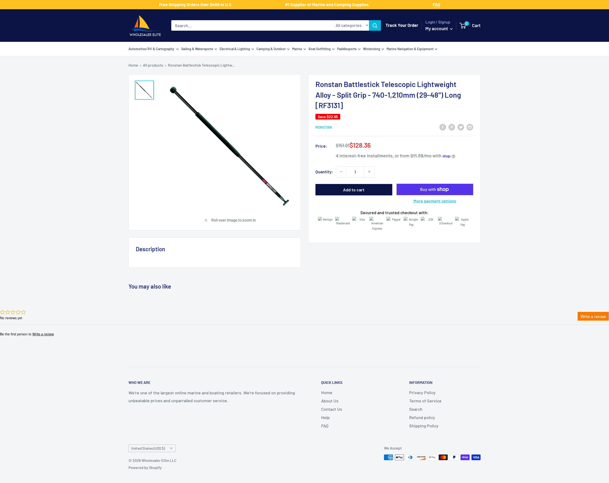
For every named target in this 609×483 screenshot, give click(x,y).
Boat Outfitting (320, 49)
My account (437, 28)
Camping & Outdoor (271, 49)
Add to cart (353, 189)
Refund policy (422, 417)
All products (153, 65)
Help (325, 417)
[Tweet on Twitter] (460, 127)
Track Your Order (402, 25)
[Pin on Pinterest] (451, 127)
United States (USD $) (148, 448)
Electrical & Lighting (235, 49)
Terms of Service (425, 400)
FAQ (324, 425)
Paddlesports (347, 49)
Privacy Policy (422, 392)
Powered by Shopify (145, 467)
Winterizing (371, 49)
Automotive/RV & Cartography (151, 49)
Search (415, 409)
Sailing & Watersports (197, 49)
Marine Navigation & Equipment (410, 49)
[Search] (375, 25)
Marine (297, 49)
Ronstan (323, 127)
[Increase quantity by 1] (369, 171)
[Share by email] (470, 127)
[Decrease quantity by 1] (341, 171)
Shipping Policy (423, 425)
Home (133, 65)
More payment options (434, 200)
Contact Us (331, 409)
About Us (330, 400)
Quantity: (324, 171)
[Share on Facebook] (442, 127)
